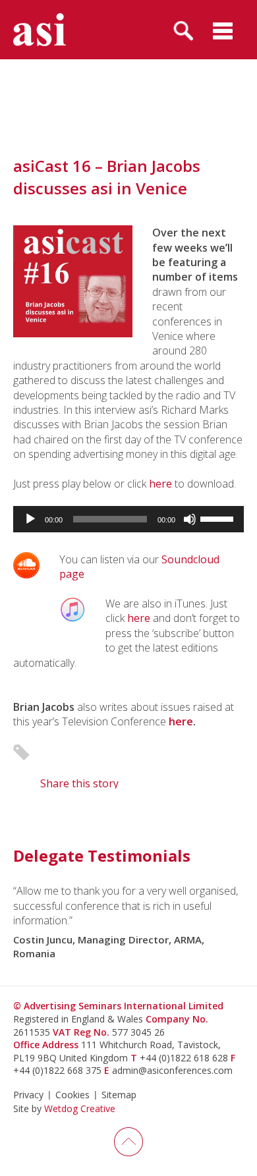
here (160, 483)
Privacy (28, 1094)
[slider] (218, 518)
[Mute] (189, 519)
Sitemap (118, 1094)
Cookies (72, 1094)
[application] (128, 519)
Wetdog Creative (79, 1108)
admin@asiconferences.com (172, 1070)
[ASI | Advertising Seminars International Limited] (39, 29)
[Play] (30, 519)
